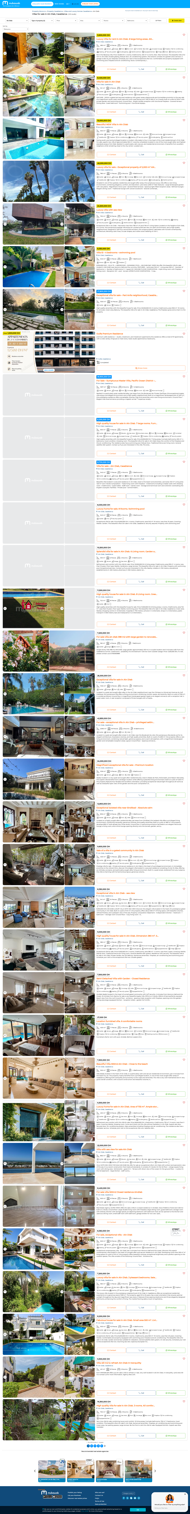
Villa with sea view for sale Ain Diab (114, 1149)
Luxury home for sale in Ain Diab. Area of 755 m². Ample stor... (127, 1106)
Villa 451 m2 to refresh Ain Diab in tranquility (118, 1363)
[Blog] (131, 1498)
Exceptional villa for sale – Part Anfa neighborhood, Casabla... (127, 295)
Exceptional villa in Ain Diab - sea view (115, 893)
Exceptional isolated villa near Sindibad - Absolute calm (124, 808)
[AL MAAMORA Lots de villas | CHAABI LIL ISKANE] (62, 1462)
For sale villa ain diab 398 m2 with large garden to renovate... (126, 637)
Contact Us (99, 1495)
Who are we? (99, 1492)
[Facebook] (123, 1498)
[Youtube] (134, 1498)
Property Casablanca (55, 11)
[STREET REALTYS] (89, 1462)
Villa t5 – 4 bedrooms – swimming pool (115, 252)
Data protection (101, 1504)
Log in (76, 4)
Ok (138, 1510)
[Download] (52, 1494)
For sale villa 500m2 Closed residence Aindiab (119, 1192)
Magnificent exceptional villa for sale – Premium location (124, 765)
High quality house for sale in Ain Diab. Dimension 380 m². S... (127, 936)
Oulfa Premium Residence (109, 334)
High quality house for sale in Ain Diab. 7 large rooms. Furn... (126, 423)
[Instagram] (138, 1498)
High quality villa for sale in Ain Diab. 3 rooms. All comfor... (125, 1405)
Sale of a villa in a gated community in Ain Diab (120, 850)
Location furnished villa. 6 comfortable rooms (119, 1021)
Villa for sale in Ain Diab (108, 82)
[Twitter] (127, 1498)
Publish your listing (90, 4)
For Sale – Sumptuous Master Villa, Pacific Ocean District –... (126, 380)
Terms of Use (99, 1501)
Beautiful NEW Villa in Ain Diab (112, 124)
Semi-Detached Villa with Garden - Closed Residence (123, 978)
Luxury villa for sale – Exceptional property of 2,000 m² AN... (126, 167)
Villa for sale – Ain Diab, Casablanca (114, 466)
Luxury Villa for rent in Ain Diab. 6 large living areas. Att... (124, 39)
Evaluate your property (42, 4)
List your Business (74, 1495)
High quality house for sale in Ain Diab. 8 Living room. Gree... (126, 594)
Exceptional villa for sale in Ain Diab (114, 679)
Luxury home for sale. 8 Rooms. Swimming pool (120, 509)
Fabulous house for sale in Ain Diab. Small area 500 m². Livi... (126, 1320)
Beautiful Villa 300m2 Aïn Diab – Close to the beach (122, 1064)
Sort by (5, 26)
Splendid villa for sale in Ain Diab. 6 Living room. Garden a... (126, 551)
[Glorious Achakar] (119, 1462)
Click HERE (84, 1511)
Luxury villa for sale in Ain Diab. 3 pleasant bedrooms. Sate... (126, 1277)
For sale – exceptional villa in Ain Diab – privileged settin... (125, 722)
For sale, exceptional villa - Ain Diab (114, 1235)
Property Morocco (39, 11)
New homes (59, 4)
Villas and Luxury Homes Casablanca (78, 11)
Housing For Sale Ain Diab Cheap (150, 10)
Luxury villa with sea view (109, 210)
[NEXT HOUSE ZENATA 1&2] (147, 1462)
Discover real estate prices (77, 1498)
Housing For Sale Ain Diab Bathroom (133, 10)
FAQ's (97, 1498)
